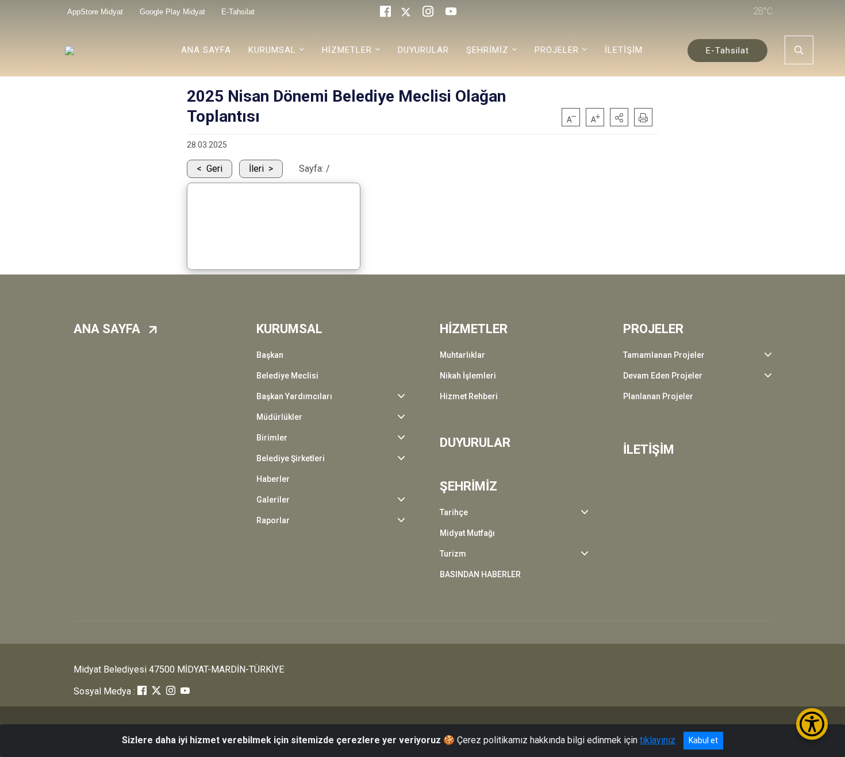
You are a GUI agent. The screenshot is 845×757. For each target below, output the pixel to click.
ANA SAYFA (206, 50)
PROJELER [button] (557, 50)
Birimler (271, 437)
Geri (214, 168)
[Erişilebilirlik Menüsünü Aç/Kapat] (812, 724)
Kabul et (703, 740)
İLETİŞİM (624, 50)
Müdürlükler (279, 417)
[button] (619, 117)
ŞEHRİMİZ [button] (487, 50)
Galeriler (273, 499)
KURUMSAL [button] (272, 50)
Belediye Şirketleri (290, 458)
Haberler (273, 479)
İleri (256, 168)
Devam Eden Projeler (662, 375)
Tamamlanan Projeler (664, 355)
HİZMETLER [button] (347, 50)
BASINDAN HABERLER (480, 574)
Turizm (453, 553)
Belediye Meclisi (287, 375)
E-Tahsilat (727, 50)
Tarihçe (454, 512)
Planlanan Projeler (658, 396)
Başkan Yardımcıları (294, 396)
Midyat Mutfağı (467, 533)
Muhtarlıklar (462, 355)
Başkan (269, 355)
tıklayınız (657, 740)
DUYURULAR (423, 50)
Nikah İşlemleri (468, 375)
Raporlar (273, 520)
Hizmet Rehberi (469, 396)
